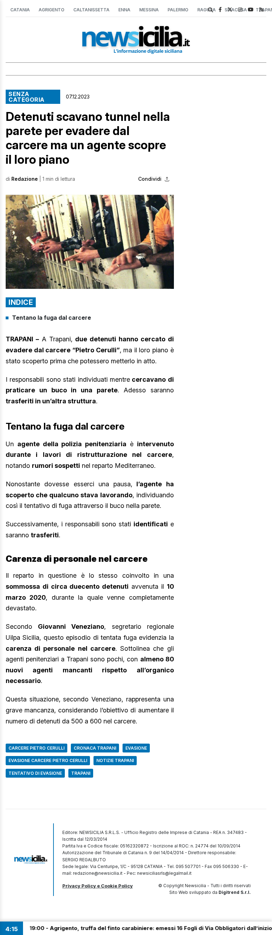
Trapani (80, 773)
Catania (20, 9)
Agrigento (51, 9)
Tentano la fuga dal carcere (51, 317)
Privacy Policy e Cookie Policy (97, 886)
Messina (149, 9)
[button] (90, 241)
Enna (124, 9)
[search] (210, 9)
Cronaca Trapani (95, 748)
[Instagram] (240, 9)
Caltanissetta (91, 9)
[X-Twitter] (229, 9)
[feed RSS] (261, 9)
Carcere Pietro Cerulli (36, 748)
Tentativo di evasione (35, 773)
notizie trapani (115, 760)
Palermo (178, 9)
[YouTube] (251, 9)
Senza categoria (26, 96)
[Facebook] (220, 9)
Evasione (136, 748)
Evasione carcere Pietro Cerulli (47, 760)
